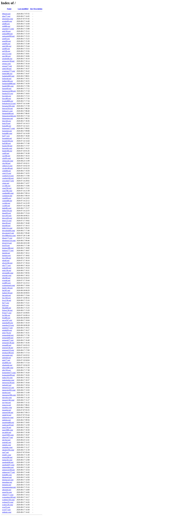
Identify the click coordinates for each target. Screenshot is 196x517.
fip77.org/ (5, 303)
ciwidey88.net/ (7, 168)
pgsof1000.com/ (8, 435)
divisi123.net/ (7, 243)
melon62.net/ (6, 385)
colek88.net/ (6, 171)
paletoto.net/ (6, 420)
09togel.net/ (6, 14)
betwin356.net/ (7, 108)
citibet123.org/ (7, 166)
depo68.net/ (6, 226)
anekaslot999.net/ (8, 36)
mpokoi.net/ (6, 393)
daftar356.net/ (7, 211)
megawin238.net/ (8, 383)
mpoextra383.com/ (9, 390)
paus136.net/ (6, 427)
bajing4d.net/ (6, 79)
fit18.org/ (5, 305)
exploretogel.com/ (8, 285)
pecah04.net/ (6, 432)
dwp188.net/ (6, 258)
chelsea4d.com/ (7, 161)
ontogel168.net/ (7, 412)
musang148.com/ (8, 400)
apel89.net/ (6, 49)
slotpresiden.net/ (8, 467)
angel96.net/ (6, 41)
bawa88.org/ (6, 98)
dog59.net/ (6, 245)
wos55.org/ (6, 507)
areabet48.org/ (7, 59)
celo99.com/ (6, 158)
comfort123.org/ (8, 176)
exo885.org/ (6, 283)
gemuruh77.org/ (8, 340)
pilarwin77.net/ (7, 437)
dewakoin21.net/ (8, 233)
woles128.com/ (7, 505)
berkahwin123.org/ (9, 103)
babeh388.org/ (7, 74)
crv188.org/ (6, 186)
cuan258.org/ (7, 188)
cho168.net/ (6, 163)
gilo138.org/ (6, 370)
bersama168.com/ (8, 106)
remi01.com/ (6, 455)
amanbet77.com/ (8, 29)
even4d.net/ (6, 280)
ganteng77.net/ (7, 328)
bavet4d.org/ (6, 96)
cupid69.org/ (6, 198)
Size (31, 9)
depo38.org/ (6, 223)
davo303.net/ (6, 216)
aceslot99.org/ (7, 21)
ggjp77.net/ (6, 360)
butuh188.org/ (7, 151)
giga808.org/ (6, 363)
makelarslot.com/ (8, 380)
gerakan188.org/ (8, 353)
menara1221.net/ (8, 388)
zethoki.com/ (6, 512)
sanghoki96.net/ (7, 462)
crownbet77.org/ (8, 181)
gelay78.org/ (6, 333)
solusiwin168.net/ (8, 470)
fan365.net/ (6, 290)
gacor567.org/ (7, 320)
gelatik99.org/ (7, 330)
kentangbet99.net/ (8, 375)
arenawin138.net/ (8, 61)
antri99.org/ (6, 44)
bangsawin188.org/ (9, 91)
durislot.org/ (6, 255)
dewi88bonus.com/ (9, 236)
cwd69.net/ (6, 206)
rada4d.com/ (6, 445)
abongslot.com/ (7, 19)
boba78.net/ (6, 123)
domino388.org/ (8, 248)
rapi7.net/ (5, 452)
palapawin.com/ (7, 417)
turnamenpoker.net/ (9, 487)
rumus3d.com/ (7, 460)
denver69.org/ (7, 218)
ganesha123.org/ (8, 325)
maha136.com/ (7, 378)
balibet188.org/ (7, 81)
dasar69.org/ (6, 213)
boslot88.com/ (7, 133)
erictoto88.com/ (7, 273)
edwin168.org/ (7, 263)
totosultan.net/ (7, 482)
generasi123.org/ (8, 350)
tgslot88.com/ (7, 475)
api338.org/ (6, 51)
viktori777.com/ (7, 495)
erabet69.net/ (6, 268)
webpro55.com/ (7, 502)
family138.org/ (7, 288)
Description (37, 9)
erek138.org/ (6, 270)
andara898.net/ (7, 34)
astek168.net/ (7, 69)
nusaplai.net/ (6, 410)
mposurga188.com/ (9, 395)
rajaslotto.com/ (7, 447)
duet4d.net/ (6, 253)
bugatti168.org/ (7, 141)
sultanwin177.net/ (8, 472)
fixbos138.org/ (7, 310)
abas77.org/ (6, 16)
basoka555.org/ (7, 93)
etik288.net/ (6, 278)
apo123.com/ (6, 54)
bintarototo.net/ (7, 118)
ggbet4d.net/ (6, 358)
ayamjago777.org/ (8, 71)
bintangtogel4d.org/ (9, 116)
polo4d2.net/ (6, 442)
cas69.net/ (5, 153)
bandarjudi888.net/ (9, 84)
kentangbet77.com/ (9, 373)
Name (9, 9)
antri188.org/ (6, 46)
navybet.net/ (6, 402)
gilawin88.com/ (7, 368)
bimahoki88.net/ (8, 113)
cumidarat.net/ (7, 196)
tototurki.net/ (6, 485)
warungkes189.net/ (9, 497)
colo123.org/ (6, 173)
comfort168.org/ (8, 178)
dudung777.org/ (8, 250)
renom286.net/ (7, 457)
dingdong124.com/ (9, 241)
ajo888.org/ (6, 26)
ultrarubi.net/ (6, 490)
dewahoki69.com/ (8, 231)
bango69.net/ (6, 88)
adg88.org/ (6, 24)
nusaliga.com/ (7, 407)
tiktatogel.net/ (7, 477)
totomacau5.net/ (7, 480)
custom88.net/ (7, 201)
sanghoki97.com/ (8, 465)
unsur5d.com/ (7, 492)
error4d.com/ (6, 275)
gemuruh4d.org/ (8, 335)
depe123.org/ (7, 221)
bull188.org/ (6, 143)
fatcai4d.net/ (6, 295)
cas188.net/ (6, 156)
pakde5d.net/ (6, 415)
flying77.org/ (6, 313)
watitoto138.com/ (8, 500)
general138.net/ (7, 348)
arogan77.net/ (7, 66)
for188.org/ (6, 315)
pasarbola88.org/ (8, 422)
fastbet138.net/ (7, 293)
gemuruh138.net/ (8, 343)
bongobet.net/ (7, 131)
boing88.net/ (6, 126)
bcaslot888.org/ (7, 101)
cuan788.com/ (7, 191)
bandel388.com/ (8, 86)
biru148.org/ (6, 121)
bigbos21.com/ (7, 111)
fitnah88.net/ (6, 308)
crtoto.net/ (5, 183)
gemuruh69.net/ (7, 338)
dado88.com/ (6, 208)
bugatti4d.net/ (7, 138)
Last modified (23, 9)
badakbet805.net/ (8, 76)
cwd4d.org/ (6, 203)
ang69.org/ (6, 39)
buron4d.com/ (7, 148)
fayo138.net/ (6, 300)
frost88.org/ (6, 318)
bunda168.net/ (7, 146)
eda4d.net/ (6, 260)
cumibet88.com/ (8, 193)
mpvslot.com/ (7, 398)
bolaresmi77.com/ (8, 128)
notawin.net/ (6, 405)
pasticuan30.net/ (8, 425)
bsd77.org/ (6, 136)
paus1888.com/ (7, 430)
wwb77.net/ (6, 510)
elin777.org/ (6, 265)
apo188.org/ (6, 56)
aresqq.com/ (6, 64)
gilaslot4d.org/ (7, 365)
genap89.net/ (6, 345)
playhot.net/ (6, 440)
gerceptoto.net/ (7, 355)
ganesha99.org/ (7, 323)
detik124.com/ (7, 228)
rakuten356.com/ (8, 450)
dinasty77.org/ (7, 238)
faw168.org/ (6, 298)
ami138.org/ (6, 31)
